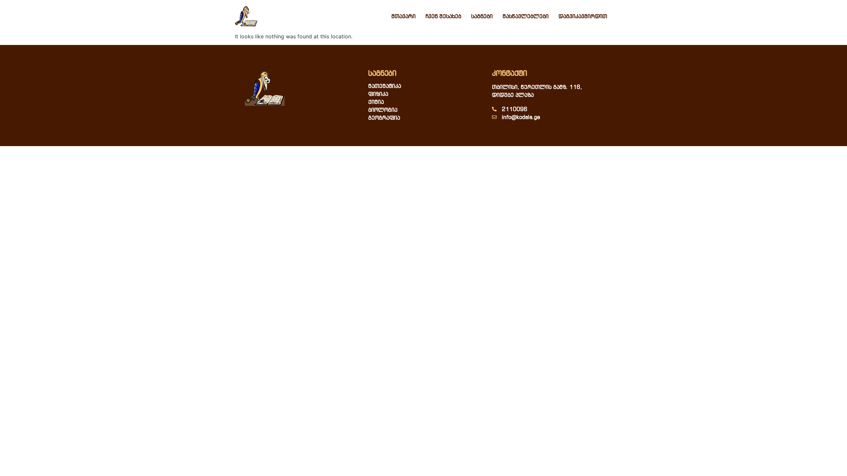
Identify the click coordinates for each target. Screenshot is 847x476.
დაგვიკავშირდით (582, 16)
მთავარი (403, 16)
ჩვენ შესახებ (443, 16)
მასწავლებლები (526, 16)
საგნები (482, 16)
